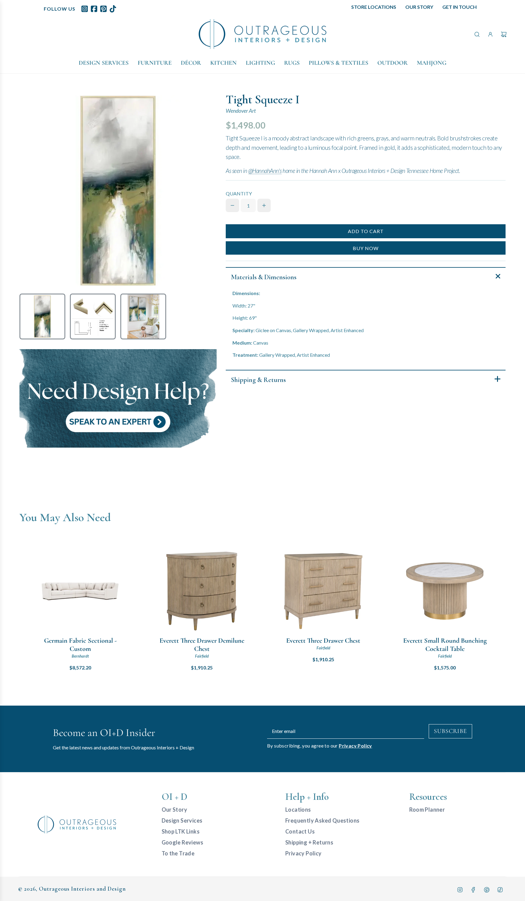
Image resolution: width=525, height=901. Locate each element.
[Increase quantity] (264, 205)
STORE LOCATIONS (373, 7)
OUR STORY (419, 7)
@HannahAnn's (265, 170)
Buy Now (366, 248)
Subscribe (450, 731)
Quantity (239, 193)
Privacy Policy (355, 745)
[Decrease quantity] (232, 205)
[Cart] (503, 34)
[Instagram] (460, 889)
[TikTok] (500, 889)
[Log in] (490, 34)
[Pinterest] (486, 889)
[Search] (477, 34)
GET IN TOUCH (459, 7)
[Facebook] (473, 889)
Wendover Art (241, 111)
